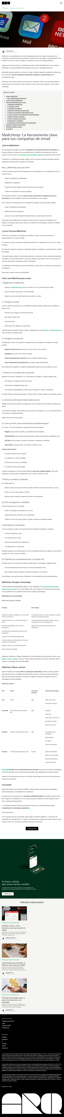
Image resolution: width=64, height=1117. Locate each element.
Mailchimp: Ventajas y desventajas (16, 124)
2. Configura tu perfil (13, 106)
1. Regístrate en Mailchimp (14, 104)
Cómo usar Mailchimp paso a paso (16, 102)
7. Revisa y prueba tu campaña (16, 116)
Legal (3, 1023)
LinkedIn (4, 1037)
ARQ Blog (4, 8)
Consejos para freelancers (17, 8)
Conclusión (9, 129)
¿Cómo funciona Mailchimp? (14, 100)
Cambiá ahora (8, 893)
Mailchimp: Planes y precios (14, 126)
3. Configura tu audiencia (14, 108)
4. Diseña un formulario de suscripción (18, 110)
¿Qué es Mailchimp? (12, 96)
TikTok (4, 1045)
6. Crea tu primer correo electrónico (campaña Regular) (23, 114)
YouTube (4, 1043)
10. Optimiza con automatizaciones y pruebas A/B (21, 122)
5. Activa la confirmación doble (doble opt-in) (20, 112)
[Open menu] (61, 3)
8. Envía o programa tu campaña (16, 118)
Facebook (5, 1048)
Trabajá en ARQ (6, 1025)
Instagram (5, 1039)
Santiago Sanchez (10, 51)
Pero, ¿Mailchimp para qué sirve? (16, 98)
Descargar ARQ (32, 828)
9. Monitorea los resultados (15, 120)
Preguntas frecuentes (8, 1021)
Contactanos (5, 1027)
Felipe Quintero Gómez (10, 937)
